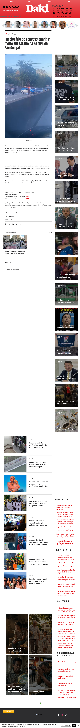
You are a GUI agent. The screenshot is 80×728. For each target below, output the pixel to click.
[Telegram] (4, 7)
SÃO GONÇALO (8, 219)
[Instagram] (62, 715)
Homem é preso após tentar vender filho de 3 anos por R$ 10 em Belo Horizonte (15, 252)
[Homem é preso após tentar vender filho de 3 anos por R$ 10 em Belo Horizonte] (15, 242)
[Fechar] (78, 725)
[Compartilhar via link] (17, 224)
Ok (74, 725)
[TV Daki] (10, 7)
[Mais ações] (51, 34)
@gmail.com (17, 16)
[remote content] (28, 159)
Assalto (16, 213)
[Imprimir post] (20, 224)
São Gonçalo (9, 213)
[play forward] (77, 24)
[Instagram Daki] (15, 7)
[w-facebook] (58, 715)
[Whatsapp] (18, 7)
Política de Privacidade (19, 726)
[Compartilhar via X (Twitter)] (9, 224)
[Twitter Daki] (13, 7)
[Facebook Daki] (7, 7)
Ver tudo (50, 232)
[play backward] (3, 24)
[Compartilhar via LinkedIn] (13, 224)
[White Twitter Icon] (65, 715)
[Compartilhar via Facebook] (5, 224)
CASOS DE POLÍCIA (10, 217)
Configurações (66, 725)
